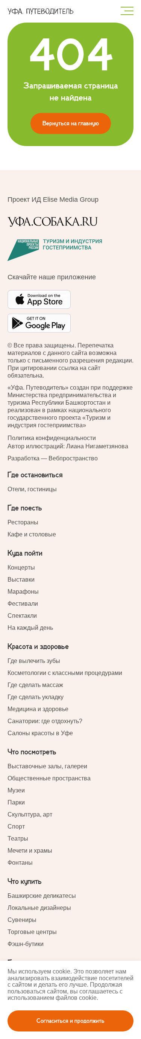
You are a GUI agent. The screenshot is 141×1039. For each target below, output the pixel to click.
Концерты (21, 567)
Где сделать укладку (36, 697)
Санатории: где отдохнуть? (45, 721)
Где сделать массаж (35, 685)
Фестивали (23, 603)
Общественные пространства (49, 778)
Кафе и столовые (32, 534)
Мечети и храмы (30, 850)
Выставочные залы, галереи (47, 766)
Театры (18, 838)
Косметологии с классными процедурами (65, 673)
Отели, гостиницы (32, 489)
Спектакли (22, 615)
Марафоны (23, 591)
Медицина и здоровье (38, 709)
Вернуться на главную (70, 123)
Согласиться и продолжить (70, 1021)
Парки (16, 802)
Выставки (21, 579)
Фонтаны (20, 862)
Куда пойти (25, 553)
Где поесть (25, 508)
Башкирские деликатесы (42, 896)
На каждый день (30, 628)
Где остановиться (35, 475)
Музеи (16, 790)
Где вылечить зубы (34, 661)
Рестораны (23, 522)
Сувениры (22, 920)
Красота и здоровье (38, 647)
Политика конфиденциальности (52, 438)
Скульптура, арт (30, 814)
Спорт (16, 826)
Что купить (25, 881)
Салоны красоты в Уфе (40, 733)
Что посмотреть (32, 752)
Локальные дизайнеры (39, 908)
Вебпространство (73, 458)
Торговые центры (32, 932)
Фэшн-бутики (26, 944)
